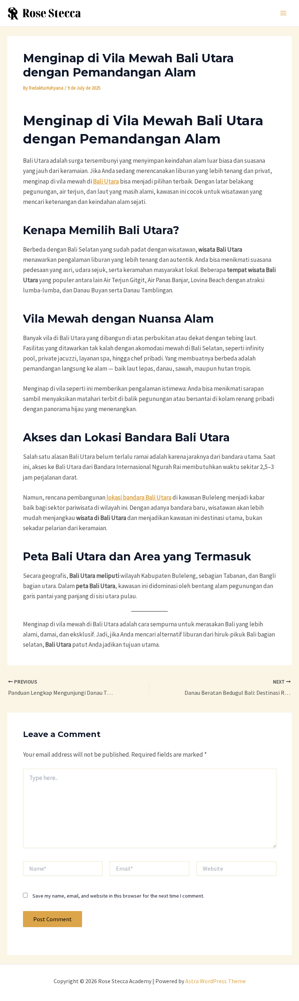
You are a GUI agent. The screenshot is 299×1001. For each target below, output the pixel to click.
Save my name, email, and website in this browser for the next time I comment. (118, 895)
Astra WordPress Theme (215, 981)
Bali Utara (106, 181)
